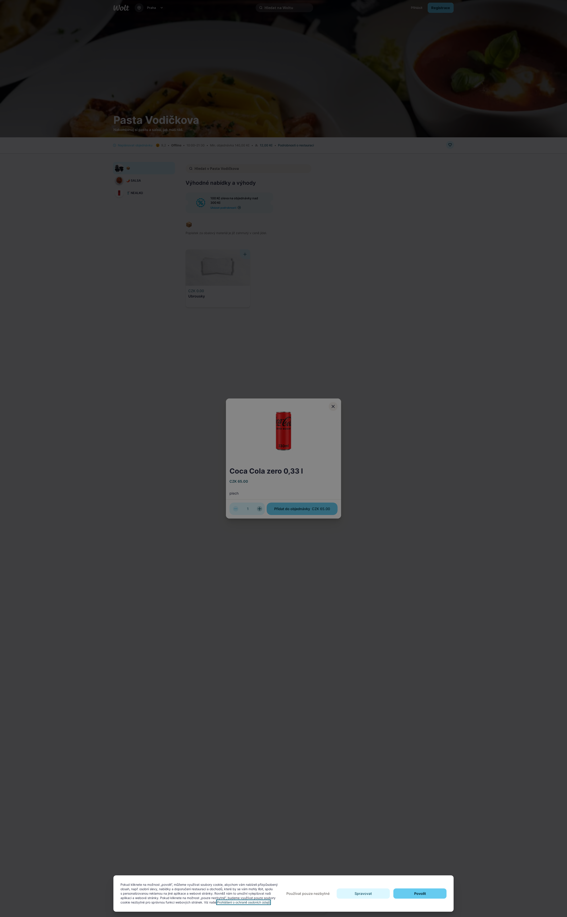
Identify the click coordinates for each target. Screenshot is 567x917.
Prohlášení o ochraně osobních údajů (243, 902)
